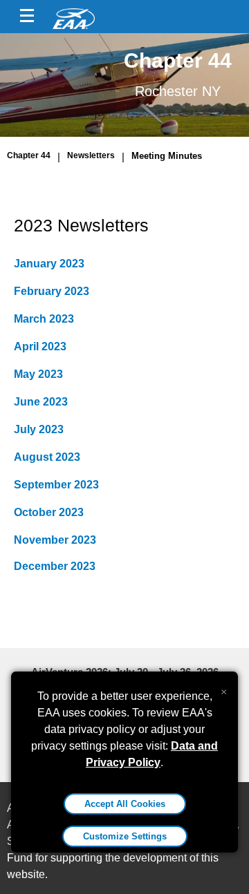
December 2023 (54, 566)
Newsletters (91, 155)
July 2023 (39, 429)
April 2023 (40, 346)
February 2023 (51, 291)
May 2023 (38, 374)
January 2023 (49, 263)
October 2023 (49, 512)
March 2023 (44, 319)
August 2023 (47, 457)
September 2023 (56, 485)
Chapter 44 (28, 155)
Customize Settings (125, 836)
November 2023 (55, 540)
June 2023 (41, 402)
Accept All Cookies (124, 804)
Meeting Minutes (166, 156)
